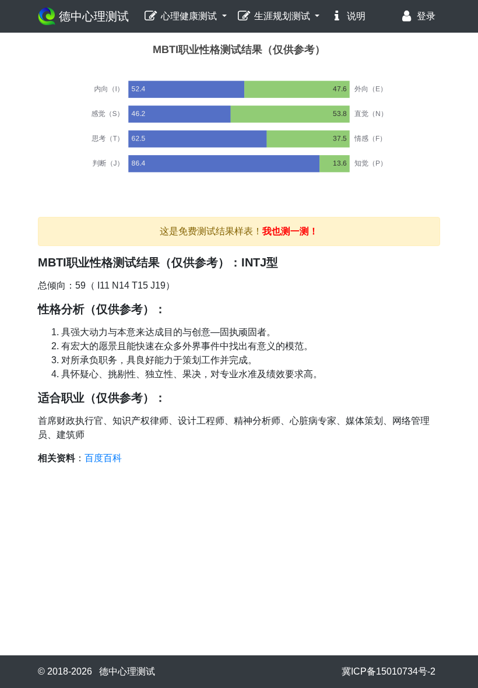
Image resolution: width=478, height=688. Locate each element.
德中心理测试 (92, 16)
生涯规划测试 (282, 16)
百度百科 (103, 458)
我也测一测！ (290, 231)
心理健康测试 (189, 16)
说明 (355, 16)
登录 (424, 16)
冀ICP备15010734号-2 (388, 671)
